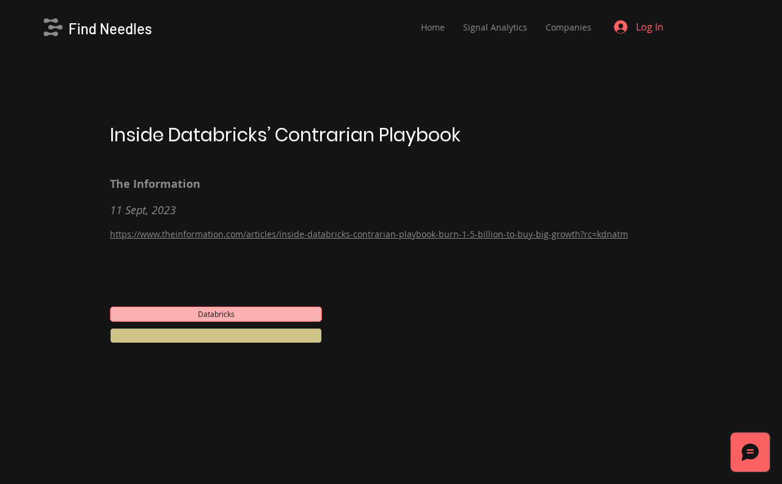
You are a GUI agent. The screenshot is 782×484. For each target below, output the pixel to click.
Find (84, 28)
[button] (216, 335)
